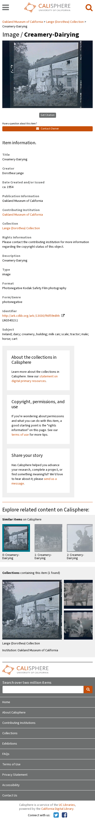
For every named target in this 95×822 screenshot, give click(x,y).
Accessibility (11, 785)
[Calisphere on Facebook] (64, 815)
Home (6, 702)
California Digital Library (57, 809)
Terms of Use (11, 764)
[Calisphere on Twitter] (56, 815)
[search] (89, 7)
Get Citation (48, 115)
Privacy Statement (14, 774)
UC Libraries (67, 805)
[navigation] (5, 7)
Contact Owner (49, 129)
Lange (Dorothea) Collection (65, 22)
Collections (10, 733)
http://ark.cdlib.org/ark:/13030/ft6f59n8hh (31, 316)
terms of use (20, 434)
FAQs (5, 754)
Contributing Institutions (19, 723)
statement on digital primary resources (35, 378)
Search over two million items (26, 683)
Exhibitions (9, 743)
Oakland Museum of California (23, 22)
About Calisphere (14, 712)
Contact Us (9, 795)
